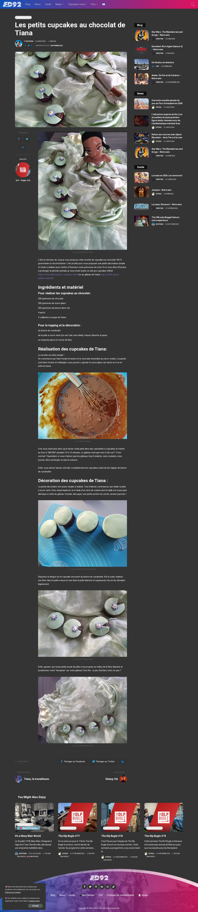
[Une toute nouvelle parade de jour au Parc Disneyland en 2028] (141, 103)
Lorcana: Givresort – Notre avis (167, 204)
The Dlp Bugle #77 (69, 835)
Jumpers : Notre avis (161, 190)
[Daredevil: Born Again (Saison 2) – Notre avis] (141, 50)
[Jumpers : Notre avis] (141, 192)
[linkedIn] (22, 147)
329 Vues (91, 853)
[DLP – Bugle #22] (23, 169)
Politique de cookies (13, 892)
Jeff (157, 66)
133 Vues (48, 853)
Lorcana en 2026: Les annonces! (167, 175)
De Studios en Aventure (163, 62)
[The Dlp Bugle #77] (77, 817)
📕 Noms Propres (28, 828)
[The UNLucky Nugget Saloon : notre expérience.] (141, 220)
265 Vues (134, 857)
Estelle (158, 107)
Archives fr (23, 17)
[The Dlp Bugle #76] (120, 817)
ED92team (29, 41)
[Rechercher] (192, 4)
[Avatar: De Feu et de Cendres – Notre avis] (141, 78)
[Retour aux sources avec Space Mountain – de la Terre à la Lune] (141, 138)
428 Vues (53, 41)
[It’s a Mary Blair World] (34, 817)
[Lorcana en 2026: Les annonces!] (141, 177)
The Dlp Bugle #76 (112, 835)
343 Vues (177, 853)
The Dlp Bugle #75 (155, 835)
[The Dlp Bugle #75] (163, 817)
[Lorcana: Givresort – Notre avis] (141, 206)
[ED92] (12, 4)
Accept (35, 906)
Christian (159, 39)
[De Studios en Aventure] (141, 64)
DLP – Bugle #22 (23, 180)
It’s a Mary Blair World (28, 835)
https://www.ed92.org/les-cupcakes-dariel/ (58, 274)
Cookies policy (34, 901)
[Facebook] (18, 138)
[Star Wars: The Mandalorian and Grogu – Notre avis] (141, 35)
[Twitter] (27, 138)
